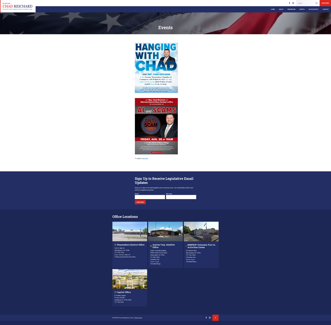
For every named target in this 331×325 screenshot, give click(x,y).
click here (145, 158)
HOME (273, 9)
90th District (314, 9)
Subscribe (325, 3)
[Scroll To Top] (215, 318)
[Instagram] (293, 3)
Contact (326, 9)
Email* (137, 194)
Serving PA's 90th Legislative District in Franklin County (17, 6)
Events (302, 9)
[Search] (316, 3)
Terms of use (138, 317)
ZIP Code (169, 194)
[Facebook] (289, 3)
